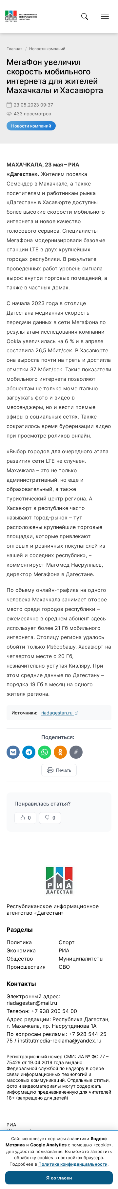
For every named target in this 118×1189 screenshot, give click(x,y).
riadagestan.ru (57, 712)
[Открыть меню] (105, 16)
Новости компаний (47, 48)
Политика (19, 942)
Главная (15, 48)
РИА (64, 950)
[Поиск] (84, 16)
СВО (64, 967)
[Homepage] (21, 16)
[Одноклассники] (60, 752)
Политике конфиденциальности (73, 1164)
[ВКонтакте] (13, 752)
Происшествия (26, 967)
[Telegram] (28, 752)
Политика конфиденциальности (37, 1106)
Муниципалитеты (81, 958)
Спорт (67, 942)
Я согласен (59, 1177)
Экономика (21, 950)
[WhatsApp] (44, 752)
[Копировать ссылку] (76, 752)
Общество (20, 958)
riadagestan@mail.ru (32, 1003)
